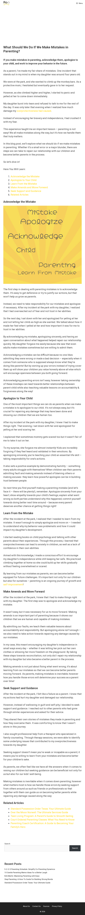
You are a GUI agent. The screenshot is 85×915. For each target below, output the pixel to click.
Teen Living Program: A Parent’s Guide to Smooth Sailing (42, 816)
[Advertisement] (42, 28)
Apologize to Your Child (24, 180)
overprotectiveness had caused (34, 111)
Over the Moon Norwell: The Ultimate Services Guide (39, 812)
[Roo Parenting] (6, 3)
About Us (26, 906)
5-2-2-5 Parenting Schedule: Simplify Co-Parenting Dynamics (29, 869)
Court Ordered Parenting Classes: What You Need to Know (43, 819)
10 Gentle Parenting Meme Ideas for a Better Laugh (25, 872)
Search (7, 844)
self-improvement (13, 584)
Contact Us (36, 906)
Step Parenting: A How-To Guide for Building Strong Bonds (28, 879)
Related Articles (19, 194)
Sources (46, 906)
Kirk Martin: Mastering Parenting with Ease (21, 876)
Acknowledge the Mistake (25, 176)
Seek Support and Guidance (26, 191)
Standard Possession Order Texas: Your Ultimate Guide (41, 808)
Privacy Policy (57, 906)
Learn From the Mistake (24, 183)
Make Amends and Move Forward (29, 187)
